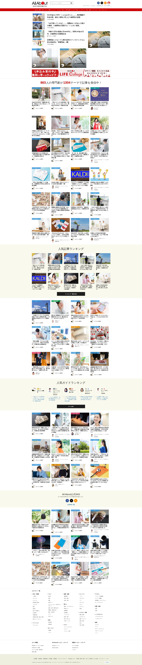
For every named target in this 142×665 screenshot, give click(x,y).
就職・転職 (82, 614)
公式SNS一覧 (100, 5)
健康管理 (66, 596)
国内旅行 (50, 624)
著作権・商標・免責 (80, 658)
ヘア (80, 600)
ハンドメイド (66, 614)
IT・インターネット (99, 602)
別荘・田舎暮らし (36, 610)
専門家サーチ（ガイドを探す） (38, 645)
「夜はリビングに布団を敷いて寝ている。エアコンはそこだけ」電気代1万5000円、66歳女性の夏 (38, 399)
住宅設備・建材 (36, 602)
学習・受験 (82, 625)
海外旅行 (50, 622)
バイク (49, 632)
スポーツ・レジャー (99, 630)
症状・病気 (66, 598)
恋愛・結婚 (68, 9)
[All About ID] (109, 3)
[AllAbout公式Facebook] (98, 3)
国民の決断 (34, 651)
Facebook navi (75, 647)
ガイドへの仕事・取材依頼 (37, 649)
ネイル (81, 604)
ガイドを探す (107, 5)
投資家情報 (45, 658)
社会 (80, 623)
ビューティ (54, 9)
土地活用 (34, 612)
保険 (49, 600)
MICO (81, 608)
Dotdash (107, 662)
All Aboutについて (71, 658)
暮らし (63, 9)
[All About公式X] (102, 3)
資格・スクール (83, 618)
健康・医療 (66, 594)
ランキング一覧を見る (71, 294)
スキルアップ (82, 616)
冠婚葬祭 (66, 610)
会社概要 (35, 658)
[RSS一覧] (105, 3)
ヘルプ (107, 658)
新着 (40, 9)
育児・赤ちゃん (67, 618)
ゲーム (96, 626)
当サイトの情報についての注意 (92, 658)
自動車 (49, 630)
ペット (96, 632)
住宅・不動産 (36, 594)
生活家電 (66, 612)
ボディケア (82, 602)
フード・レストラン (68, 626)
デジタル (59, 9)
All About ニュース (55, 645)
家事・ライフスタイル (68, 606)
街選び (34, 608)
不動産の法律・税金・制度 (38, 617)
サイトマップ (86, 5)
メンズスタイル (82, 9)
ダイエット (82, 606)
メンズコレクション (99, 616)
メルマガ (93, 5)
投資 (49, 598)
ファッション (94, 9)
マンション (35, 598)
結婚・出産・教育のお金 (53, 607)
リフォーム (35, 600)
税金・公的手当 (51, 612)
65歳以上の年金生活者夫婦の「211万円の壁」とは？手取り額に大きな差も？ (86, 398)
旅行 (87, 9)
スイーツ (66, 629)
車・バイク (105, 9)
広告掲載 (50, 658)
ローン (49, 614)
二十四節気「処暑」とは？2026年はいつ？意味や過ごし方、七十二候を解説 (102, 398)
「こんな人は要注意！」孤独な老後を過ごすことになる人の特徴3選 (54, 399)
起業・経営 (82, 620)
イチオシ (74, 649)
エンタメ (97, 624)
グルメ (100, 9)
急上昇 (36, 9)
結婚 (96, 610)
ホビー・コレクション (99, 628)
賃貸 (34, 606)
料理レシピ (66, 608)
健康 (49, 9)
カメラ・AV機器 (98, 598)
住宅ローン (50, 602)
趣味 (90, 9)
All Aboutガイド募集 (36, 647)
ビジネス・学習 (74, 9)
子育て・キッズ (67, 620)
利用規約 (55, 658)
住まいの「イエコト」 (37, 619)
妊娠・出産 (66, 616)
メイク (81, 596)
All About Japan (55, 647)
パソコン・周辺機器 (99, 596)
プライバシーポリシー (62, 658)
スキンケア (82, 598)
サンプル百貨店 (75, 645)
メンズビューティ (98, 618)
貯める (49, 596)
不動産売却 (35, 614)
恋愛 (96, 608)
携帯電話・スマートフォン (100, 600)
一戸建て (34, 596)
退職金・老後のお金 (52, 610)
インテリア (35, 604)
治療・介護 (66, 600)
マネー (46, 9)
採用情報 (40, 658)
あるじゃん (50, 616)
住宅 (43, 9)
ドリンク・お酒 (67, 631)
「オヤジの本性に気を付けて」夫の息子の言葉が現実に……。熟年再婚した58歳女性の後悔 (70, 399)
